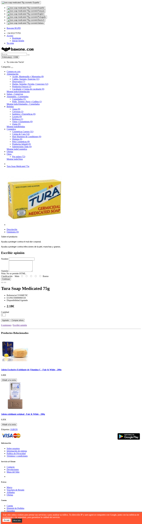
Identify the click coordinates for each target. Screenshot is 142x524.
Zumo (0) (16, 124)
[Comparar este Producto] (5, 282)
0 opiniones (6, 325)
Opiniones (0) (13, 232)
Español (41, 8)
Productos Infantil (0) (21, 144)
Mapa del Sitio (13, 472)
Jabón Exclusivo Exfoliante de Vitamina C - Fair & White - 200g (31, 369)
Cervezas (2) (17, 111)
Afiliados (11, 492)
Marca (9, 487)
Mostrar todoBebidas (16, 126)
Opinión (4, 271)
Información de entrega (17, 451)
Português (42, 17)
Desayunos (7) (18, 81)
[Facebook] (9, 476)
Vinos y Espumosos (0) (22, 121)
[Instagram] (19, 476)
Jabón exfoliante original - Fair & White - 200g (23, 414)
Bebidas (10, 106)
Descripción (12, 229)
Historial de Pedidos (15, 508)
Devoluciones (13, 469)
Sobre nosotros (13, 448)
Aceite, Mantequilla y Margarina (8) (28, 76)
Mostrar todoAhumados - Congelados (23, 104)
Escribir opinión (20, 325)
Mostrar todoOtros (15, 159)
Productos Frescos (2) (21, 86)
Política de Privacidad (16, 453)
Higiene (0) (17, 139)
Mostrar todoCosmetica (17, 149)
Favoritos (11, 511)
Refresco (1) (17, 119)
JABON (14, 429)
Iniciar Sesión (18, 40)
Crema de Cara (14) (21, 134)
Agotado (5, 320)
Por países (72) (18, 156)
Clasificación (6, 276)
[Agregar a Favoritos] (2, 282)
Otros (9, 154)
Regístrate (16, 38)
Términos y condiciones (17, 456)
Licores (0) (17, 116)
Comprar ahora (17, 320)
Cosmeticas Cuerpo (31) (22, 131)
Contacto (11, 467)
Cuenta (10, 506)
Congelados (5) (19, 99)
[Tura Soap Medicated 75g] (34, 224)
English (41, 14)
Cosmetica (11, 129)
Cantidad (5, 312)
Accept (6, 520)
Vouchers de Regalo (15, 490)
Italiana (41, 23)
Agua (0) (16, 109)
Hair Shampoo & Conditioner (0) (26, 136)
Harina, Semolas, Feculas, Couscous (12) (30, 84)
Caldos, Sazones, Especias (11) (25, 79)
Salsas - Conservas (15, 94)
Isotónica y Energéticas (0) (24, 114)
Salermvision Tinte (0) (22, 146)
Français (41, 11)
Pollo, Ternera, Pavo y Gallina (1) (27, 101)
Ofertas (10, 151)
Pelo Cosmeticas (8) (21, 141)
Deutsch (41, 20)
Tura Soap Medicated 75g (18, 166)
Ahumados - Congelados (17, 96)
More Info (17, 520)
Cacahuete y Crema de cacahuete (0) (28, 89)
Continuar (6, 279)
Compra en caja (13, 71)
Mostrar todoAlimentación (18, 91)
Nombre (4, 259)
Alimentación (12, 74)
